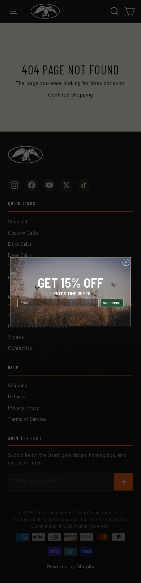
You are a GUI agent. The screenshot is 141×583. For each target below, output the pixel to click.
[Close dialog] (126, 262)
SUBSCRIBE (112, 302)
